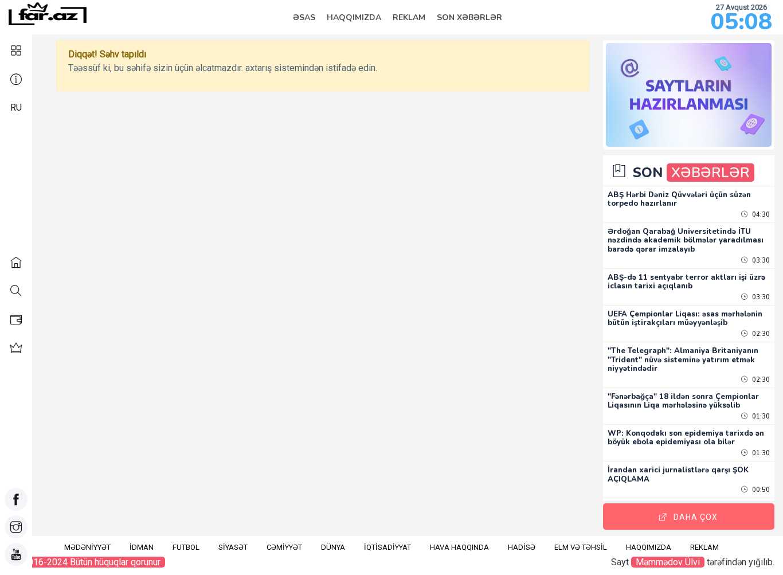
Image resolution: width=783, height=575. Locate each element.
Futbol (186, 547)
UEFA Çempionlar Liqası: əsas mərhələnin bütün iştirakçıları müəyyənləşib (685, 318)
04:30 (760, 214)
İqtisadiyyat (387, 547)
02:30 (760, 334)
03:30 (760, 260)
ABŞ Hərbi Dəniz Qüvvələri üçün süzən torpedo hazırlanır (679, 199)
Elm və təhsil (580, 547)
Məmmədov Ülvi (668, 562)
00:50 (760, 490)
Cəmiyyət (284, 547)
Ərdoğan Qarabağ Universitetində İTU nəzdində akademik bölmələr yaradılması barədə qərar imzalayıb (686, 240)
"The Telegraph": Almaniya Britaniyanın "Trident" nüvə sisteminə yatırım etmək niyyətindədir (683, 360)
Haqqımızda (354, 17)
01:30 (760, 416)
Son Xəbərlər (469, 17)
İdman (142, 547)
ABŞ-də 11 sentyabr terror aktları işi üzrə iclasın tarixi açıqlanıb (686, 282)
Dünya (333, 547)
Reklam (409, 17)
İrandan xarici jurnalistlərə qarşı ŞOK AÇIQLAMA (678, 474)
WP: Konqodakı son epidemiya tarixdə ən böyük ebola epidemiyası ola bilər (686, 438)
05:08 (741, 21)
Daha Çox (696, 517)
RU (16, 107)
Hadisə (521, 547)
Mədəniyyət (87, 547)
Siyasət (233, 547)
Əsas (304, 17)
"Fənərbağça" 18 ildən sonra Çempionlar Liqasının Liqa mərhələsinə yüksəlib (683, 401)
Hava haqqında (459, 547)
